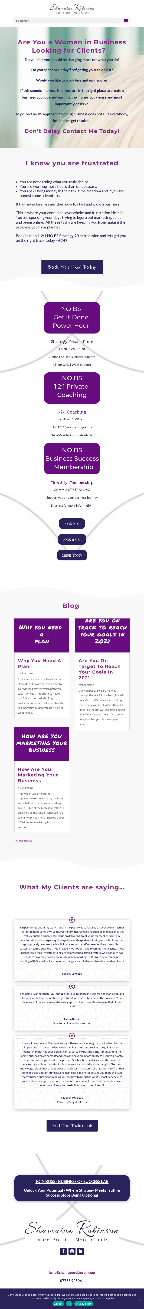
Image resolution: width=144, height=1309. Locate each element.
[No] (139, 1299)
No (69, 1303)
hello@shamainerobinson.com (72, 1272)
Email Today (72, 555)
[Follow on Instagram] (72, 1251)
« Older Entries (23, 840)
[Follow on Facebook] (63, 1251)
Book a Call (72, 539)
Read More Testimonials (72, 1125)
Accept (58, 1303)
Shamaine (27, 673)
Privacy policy (83, 1303)
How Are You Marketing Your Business (38, 775)
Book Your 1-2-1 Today (72, 267)
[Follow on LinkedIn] (80, 1251)
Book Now (72, 523)
